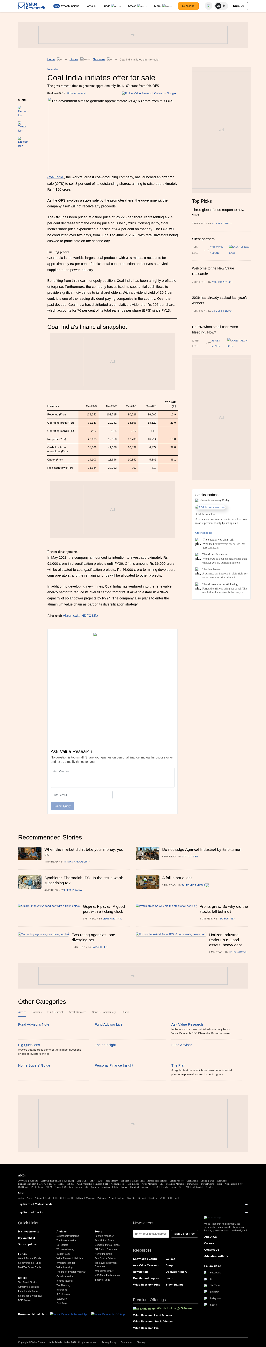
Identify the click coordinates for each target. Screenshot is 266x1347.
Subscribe (188, 5)
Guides (170, 1258)
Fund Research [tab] (55, 1012)
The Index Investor (66, 1240)
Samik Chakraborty (77, 861)
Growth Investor (64, 1276)
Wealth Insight (70, 5)
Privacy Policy (109, 1342)
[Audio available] (240, 250)
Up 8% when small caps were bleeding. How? (215, 329)
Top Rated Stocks (27, 1282)
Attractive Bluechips (28, 1287)
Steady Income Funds (29, 1263)
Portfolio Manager (104, 1236)
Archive (61, 1231)
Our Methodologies (146, 1278)
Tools (98, 1231)
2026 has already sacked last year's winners (220, 300)
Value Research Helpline (69, 1258)
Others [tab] (125, 1012)
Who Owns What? (104, 1271)
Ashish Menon (215, 343)
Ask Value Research (146, 1265)
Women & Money (65, 1249)
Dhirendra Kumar (217, 250)
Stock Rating (174, 1284)
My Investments (28, 1231)
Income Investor (64, 1280)
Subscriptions (27, 1244)
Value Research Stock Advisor (153, 1321)
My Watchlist (26, 1237)
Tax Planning (63, 1285)
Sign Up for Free (184, 1233)
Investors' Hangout (66, 1263)
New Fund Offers (103, 1254)
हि (224, 5)
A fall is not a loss (177, 878)
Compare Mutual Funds (107, 1245)
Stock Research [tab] (77, 1012)
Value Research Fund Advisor (152, 1315)
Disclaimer (126, 1342)
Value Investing (64, 1267)
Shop (169, 1265)
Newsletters (141, 1271)
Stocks (132, 5)
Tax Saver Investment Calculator (106, 1265)
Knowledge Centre (145, 1258)
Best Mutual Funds (104, 1240)
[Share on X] (22, 125)
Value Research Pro (146, 1327)
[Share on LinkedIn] (23, 140)
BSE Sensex (24, 1300)
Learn (169, 1278)
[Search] (208, 6)
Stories (74, 59)
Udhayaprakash (76, 93)
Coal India (55, 177)
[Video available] (239, 343)
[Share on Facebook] (23, 109)
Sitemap (141, 1342)
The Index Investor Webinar (70, 1272)
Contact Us (211, 1249)
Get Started (62, 1245)
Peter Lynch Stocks (28, 1291)
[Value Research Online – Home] (31, 6)
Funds (106, 5)
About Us (210, 1236)
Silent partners (203, 239)
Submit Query (62, 805)
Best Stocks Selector (105, 1258)
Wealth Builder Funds (29, 1258)
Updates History (176, 1271)
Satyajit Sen (190, 856)
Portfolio (90, 5)
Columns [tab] (36, 1012)
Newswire (99, 59)
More (157, 5)
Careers (209, 1243)
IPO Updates (63, 1294)
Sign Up (239, 5)
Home (51, 59)
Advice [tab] (22, 1012)
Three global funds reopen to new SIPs (218, 212)
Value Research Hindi (147, 1284)
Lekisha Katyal (73, 890)
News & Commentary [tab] (104, 1012)
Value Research (222, 282)
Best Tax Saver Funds (29, 1267)
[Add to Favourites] (20, 157)
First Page (61, 1303)
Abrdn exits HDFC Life (80, 616)
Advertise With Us (216, 1256)
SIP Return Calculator (106, 1249)
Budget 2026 (63, 1254)
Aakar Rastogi (222, 223)
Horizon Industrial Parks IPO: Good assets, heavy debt (225, 940)
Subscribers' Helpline (67, 1236)
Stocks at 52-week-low (30, 1296)
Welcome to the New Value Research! (213, 271)
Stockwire (61, 1298)
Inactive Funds (102, 1280)
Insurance (61, 1289)
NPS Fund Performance (107, 1275)
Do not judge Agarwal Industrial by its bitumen (201, 849)
